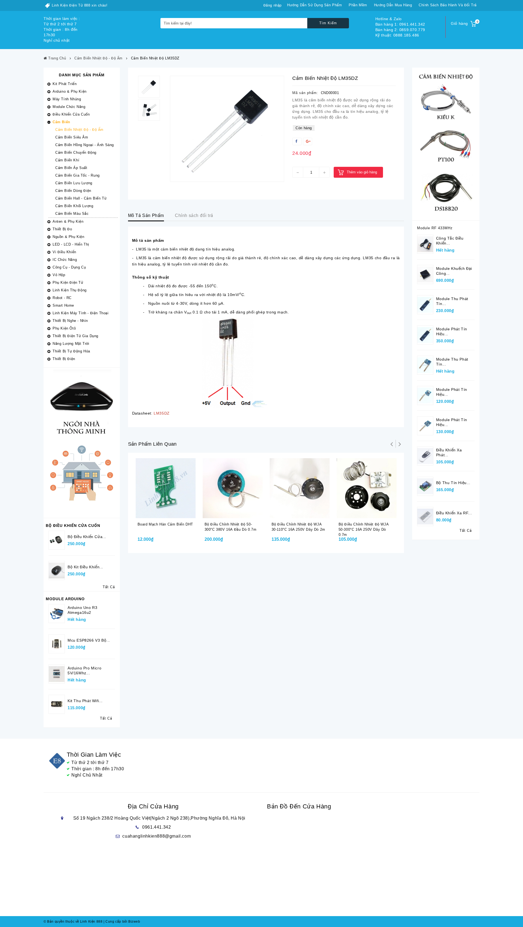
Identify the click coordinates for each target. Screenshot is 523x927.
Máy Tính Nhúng (67, 99)
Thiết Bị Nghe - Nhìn (70, 321)
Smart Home (63, 305)
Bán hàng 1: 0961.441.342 (400, 24)
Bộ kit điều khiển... (85, 567)
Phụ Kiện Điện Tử (68, 282)
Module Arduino (65, 599)
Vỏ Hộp (59, 275)
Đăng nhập (272, 5)
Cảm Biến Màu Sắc (72, 214)
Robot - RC (62, 298)
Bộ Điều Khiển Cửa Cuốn (73, 525)
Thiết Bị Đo (62, 229)
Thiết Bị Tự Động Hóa (71, 351)
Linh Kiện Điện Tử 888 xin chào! (80, 5)
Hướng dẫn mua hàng (393, 5)
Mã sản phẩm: (305, 93)
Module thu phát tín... (452, 301)
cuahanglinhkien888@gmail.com (156, 836)
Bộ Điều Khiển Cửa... (87, 537)
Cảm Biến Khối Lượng (74, 206)
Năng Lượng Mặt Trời (71, 344)
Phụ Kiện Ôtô (64, 328)
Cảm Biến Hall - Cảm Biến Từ (81, 198)
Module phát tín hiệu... (451, 331)
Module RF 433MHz (435, 228)
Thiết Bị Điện (64, 359)
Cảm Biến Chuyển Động (75, 152)
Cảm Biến (61, 122)
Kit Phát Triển (65, 84)
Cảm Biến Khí (67, 160)
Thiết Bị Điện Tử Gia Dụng (75, 336)
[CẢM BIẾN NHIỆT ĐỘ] (445, 144)
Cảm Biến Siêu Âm (71, 137)
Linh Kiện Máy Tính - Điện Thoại (81, 313)
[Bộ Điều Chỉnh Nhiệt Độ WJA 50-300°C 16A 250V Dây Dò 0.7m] (367, 488)
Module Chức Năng (69, 107)
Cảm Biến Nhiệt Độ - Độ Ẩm (79, 130)
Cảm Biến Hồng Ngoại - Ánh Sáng (84, 145)
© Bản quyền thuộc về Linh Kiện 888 (73, 921)
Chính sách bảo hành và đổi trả (448, 5)
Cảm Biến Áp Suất (71, 168)
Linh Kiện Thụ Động (70, 290)
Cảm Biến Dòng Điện (73, 191)
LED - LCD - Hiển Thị (71, 244)
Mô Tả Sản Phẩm (146, 215)
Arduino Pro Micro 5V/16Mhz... (84, 670)
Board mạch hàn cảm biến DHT (165, 524)
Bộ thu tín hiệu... (453, 483)
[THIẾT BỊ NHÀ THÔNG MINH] (82, 442)
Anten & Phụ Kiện (68, 221)
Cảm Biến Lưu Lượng (73, 183)
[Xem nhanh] (172, 513)
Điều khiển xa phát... (449, 452)
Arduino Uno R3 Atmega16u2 (82, 610)
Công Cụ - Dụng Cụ (69, 267)
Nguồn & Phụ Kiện (68, 237)
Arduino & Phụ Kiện (70, 91)
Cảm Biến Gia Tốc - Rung (77, 175)
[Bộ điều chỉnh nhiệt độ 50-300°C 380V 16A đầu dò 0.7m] (232, 488)
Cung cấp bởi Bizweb (122, 921)
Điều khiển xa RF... (454, 513)
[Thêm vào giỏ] (161, 513)
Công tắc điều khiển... (450, 240)
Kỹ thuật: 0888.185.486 (397, 35)
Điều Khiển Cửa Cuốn (71, 114)
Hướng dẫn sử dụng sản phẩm (314, 5)
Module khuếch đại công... (454, 271)
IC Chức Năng (65, 260)
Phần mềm (358, 5)
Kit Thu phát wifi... (85, 701)
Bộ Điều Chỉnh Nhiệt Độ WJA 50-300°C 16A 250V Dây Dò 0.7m (364, 529)
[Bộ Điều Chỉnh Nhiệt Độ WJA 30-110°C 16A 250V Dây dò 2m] (299, 488)
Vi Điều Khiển (64, 252)
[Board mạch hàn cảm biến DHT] (165, 488)
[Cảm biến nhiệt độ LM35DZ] (227, 129)
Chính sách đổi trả (194, 215)
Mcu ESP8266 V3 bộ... (89, 640)
